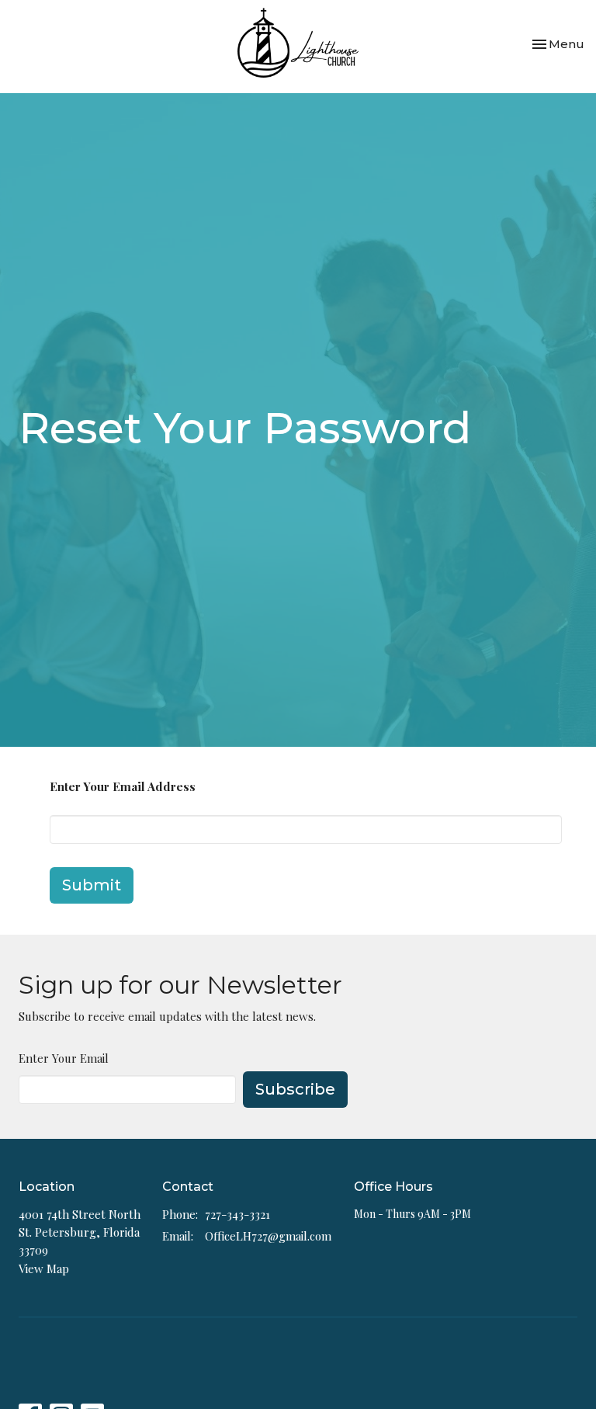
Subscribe (295, 1089)
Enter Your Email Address (123, 786)
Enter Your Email (64, 1058)
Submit (91, 885)
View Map (44, 1268)
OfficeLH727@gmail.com (268, 1236)
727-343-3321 (237, 1214)
